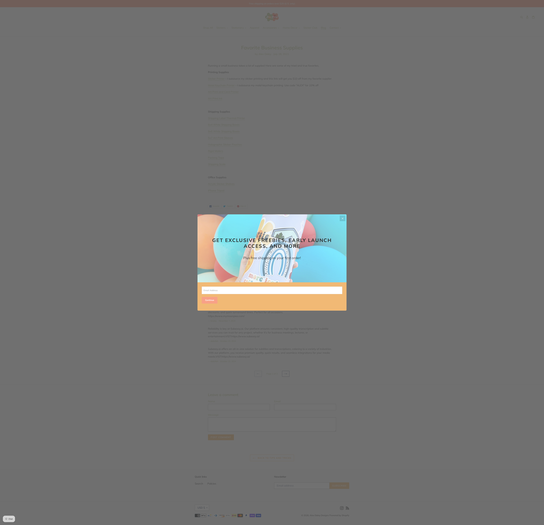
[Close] (342, 218)
